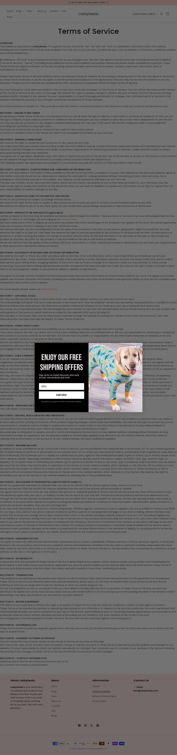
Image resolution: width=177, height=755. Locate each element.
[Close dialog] (138, 346)
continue (61, 395)
